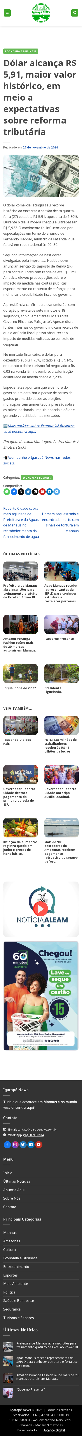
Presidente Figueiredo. (53, 690)
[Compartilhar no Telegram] (56, 491)
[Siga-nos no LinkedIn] (31, 1145)
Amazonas (11, 1241)
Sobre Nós (11, 1198)
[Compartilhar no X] (21, 491)
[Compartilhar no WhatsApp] (6, 491)
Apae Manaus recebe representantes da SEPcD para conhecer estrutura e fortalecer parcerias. (60, 593)
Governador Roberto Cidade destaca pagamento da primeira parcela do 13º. (19, 796)
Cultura (9, 1249)
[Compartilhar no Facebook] (14, 491)
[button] (7, 13)
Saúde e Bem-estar (18, 1300)
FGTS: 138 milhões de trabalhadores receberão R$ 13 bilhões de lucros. (60, 745)
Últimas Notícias (16, 1181)
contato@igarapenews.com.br (37, 1129)
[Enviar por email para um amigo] (35, 491)
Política (9, 1292)
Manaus (10, 1232)
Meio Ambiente (15, 1283)
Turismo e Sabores (18, 1317)
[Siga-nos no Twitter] (23, 1145)
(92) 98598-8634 (33, 1135)
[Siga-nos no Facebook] (7, 1145)
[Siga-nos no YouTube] (38, 1145)
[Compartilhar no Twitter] (28, 491)
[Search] (74, 13)
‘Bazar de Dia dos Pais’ (17, 741)
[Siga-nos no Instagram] (15, 1145)
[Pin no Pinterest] (42, 491)
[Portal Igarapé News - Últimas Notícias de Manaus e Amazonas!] (41, 13)
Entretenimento (16, 1266)
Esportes (10, 1275)
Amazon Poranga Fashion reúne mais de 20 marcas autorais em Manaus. (19, 644)
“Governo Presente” (59, 639)
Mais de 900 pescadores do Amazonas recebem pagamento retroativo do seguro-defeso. (61, 851)
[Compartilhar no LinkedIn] (49, 491)
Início (7, 1172)
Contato (9, 1206)
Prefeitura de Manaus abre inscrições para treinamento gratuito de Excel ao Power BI (20, 591)
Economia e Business (21, 51)
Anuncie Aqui (13, 1189)
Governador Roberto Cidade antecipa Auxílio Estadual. (60, 793)
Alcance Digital (54, 1430)
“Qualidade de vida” (19, 688)
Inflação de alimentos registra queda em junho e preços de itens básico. (20, 848)
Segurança (12, 1309)
